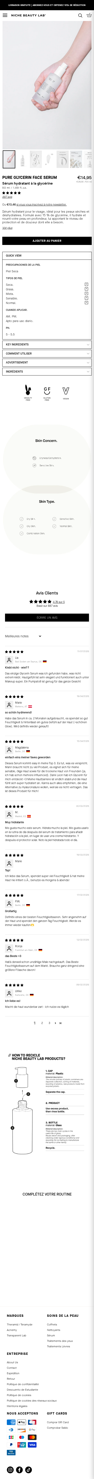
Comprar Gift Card (58, 1422)
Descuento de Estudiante (22, 1390)
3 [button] (49, 1023)
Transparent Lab (16, 1335)
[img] (14, 652)
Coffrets (52, 1324)
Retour (11, 1379)
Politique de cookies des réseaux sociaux (32, 1400)
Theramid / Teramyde (19, 1324)
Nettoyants (53, 1330)
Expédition (13, 1373)
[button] (11, 193)
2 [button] (42, 1023)
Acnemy (12, 1330)
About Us (12, 1362)
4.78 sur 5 (59, 602)
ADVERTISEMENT (17, 362)
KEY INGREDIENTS (17, 344)
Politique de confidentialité (23, 1384)
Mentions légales (17, 1406)
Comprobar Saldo (57, 1428)
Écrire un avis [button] (47, 618)
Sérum (51, 1335)
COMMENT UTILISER (19, 353)
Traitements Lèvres (58, 1346)
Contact (12, 1368)
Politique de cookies (19, 1395)
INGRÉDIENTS (14, 371)
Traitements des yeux (60, 1341)
